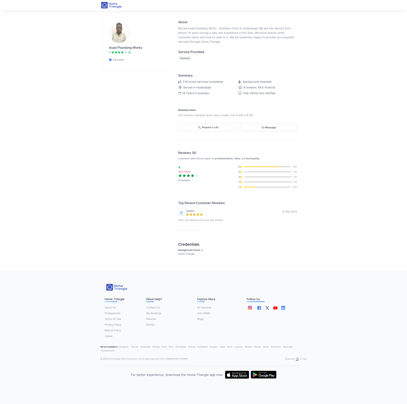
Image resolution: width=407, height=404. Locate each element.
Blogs (200, 318)
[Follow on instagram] (250, 307)
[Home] (114, 5)
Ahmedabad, (181, 347)
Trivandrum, (276, 347)
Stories (150, 324)
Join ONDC (203, 313)
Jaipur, (223, 347)
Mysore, (258, 347)
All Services (204, 307)
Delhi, (171, 347)
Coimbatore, (203, 347)
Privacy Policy (113, 324)
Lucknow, (239, 347)
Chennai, (135, 347)
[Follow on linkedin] (283, 308)
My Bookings (153, 313)
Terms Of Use (113, 318)
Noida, (266, 347)
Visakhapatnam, (107, 350)
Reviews (151, 318)
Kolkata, (192, 347)
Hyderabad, (145, 347)
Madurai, (249, 347)
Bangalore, (124, 347)
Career (109, 336)
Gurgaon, (214, 347)
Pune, (164, 347)
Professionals (112, 313)
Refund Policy (113, 330)
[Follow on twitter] (267, 308)
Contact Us (153, 307)
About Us (110, 307)
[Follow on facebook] (259, 308)
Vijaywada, (288, 347)
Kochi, (230, 347)
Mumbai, (156, 347)
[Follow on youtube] (275, 308)
